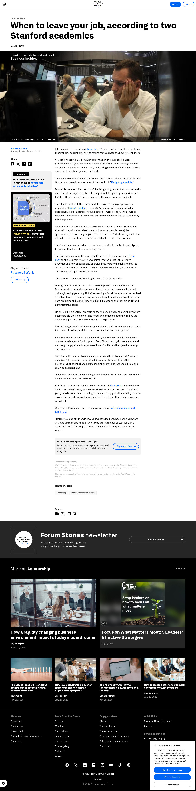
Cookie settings (172, 784)
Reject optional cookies (172, 770)
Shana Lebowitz (19, 148)
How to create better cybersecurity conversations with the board (164, 686)
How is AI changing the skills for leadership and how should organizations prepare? (73, 687)
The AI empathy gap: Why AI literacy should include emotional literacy (119, 687)
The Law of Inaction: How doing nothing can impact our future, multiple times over (29, 687)
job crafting (115, 385)
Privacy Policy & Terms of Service (98, 774)
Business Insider (23, 58)
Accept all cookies (172, 777)
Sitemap (98, 779)
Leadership (18, 18)
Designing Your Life (121, 182)
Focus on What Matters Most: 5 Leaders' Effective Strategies (142, 634)
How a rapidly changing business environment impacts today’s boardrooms (53, 634)
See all (180, 568)
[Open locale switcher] (3, 783)
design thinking (78, 207)
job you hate (92, 149)
